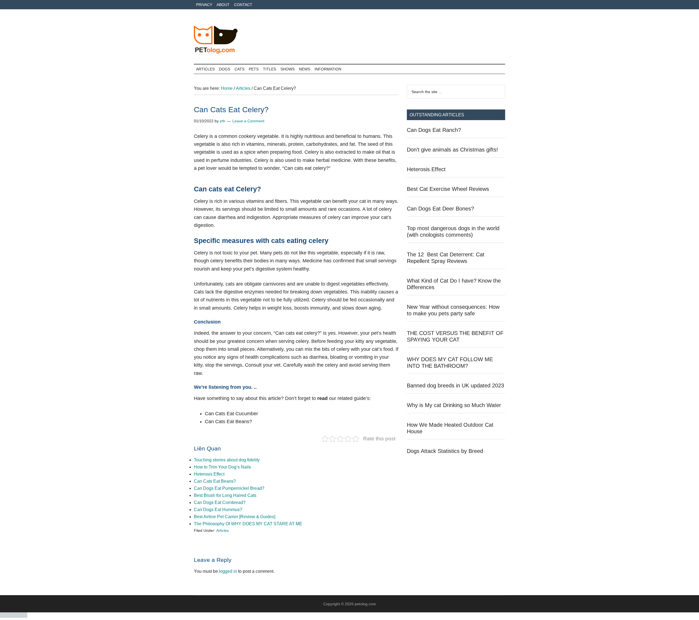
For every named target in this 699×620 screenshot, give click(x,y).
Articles (222, 530)
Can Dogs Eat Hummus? (218, 509)
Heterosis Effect (209, 474)
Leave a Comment (248, 121)
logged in (228, 571)
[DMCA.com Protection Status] (13, 616)
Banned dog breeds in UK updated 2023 (455, 385)
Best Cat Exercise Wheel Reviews (448, 189)
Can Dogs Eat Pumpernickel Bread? (229, 488)
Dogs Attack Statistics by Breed (445, 451)
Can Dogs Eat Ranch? (434, 130)
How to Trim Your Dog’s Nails (222, 467)
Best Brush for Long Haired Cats (225, 495)
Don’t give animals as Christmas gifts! (452, 150)
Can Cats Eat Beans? (215, 481)
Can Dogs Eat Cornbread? (219, 502)
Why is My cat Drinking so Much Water (454, 405)
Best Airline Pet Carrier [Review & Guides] (234, 516)
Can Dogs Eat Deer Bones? (440, 209)
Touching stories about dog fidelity (227, 460)
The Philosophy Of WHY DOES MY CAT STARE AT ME (248, 523)
